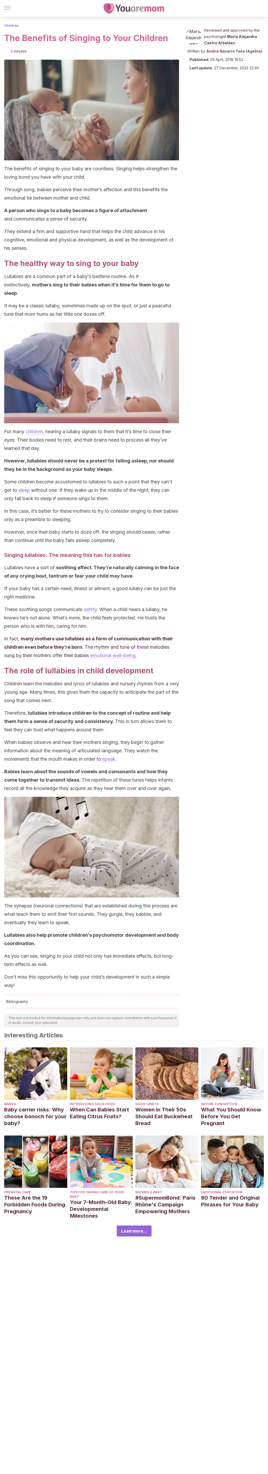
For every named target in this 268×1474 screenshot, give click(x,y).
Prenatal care (17, 1192)
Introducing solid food (92, 1104)
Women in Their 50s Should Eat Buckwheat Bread (164, 1116)
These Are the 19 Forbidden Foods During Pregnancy (34, 1205)
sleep (24, 490)
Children (11, 25)
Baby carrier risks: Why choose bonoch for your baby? (35, 1116)
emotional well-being (113, 655)
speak (108, 759)
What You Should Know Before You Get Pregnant (231, 1116)
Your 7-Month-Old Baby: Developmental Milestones (101, 1209)
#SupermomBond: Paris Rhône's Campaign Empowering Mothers (165, 1205)
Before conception (219, 1104)
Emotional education (221, 1192)
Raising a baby (148, 1192)
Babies (10, 1104)
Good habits (147, 1104)
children (34, 431)
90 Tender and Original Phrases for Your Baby (230, 1201)
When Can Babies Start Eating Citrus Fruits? (99, 1113)
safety (90, 609)
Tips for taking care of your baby (97, 1194)
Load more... (134, 1231)
